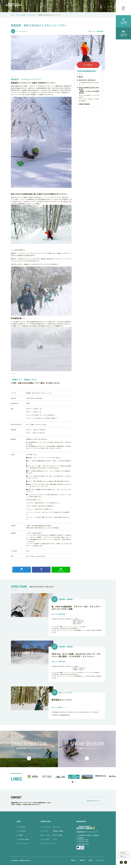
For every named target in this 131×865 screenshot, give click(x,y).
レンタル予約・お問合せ (23, 839)
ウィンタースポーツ (46, 827)
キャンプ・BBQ (45, 839)
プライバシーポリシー (22, 843)
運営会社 (73, 860)
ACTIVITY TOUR (45, 821)
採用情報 (81, 860)
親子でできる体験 (57, 835)
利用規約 (90, 860)
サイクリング (44, 831)
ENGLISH (124, 853)
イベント (55, 839)
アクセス (124, 856)
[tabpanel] (33, 776)
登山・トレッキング (46, 835)
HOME (18, 821)
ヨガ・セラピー (57, 827)
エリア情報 (19, 835)
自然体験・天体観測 (58, 831)
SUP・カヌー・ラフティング (48, 843)
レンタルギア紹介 (21, 831)
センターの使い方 (21, 827)
